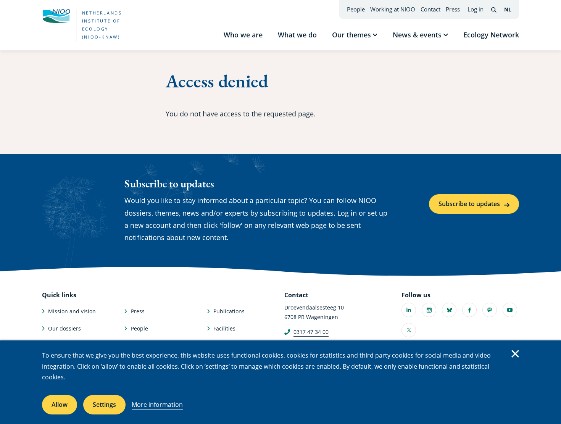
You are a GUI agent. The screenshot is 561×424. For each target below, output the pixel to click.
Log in (476, 9)
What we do (297, 34)
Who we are (243, 34)
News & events (417, 34)
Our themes (351, 34)
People (356, 9)
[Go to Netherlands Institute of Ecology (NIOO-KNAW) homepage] (56, 16)
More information (157, 404)
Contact (430, 9)
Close (515, 353)
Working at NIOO (392, 9)
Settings (104, 404)
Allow (60, 404)
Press (453, 9)
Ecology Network (491, 34)
